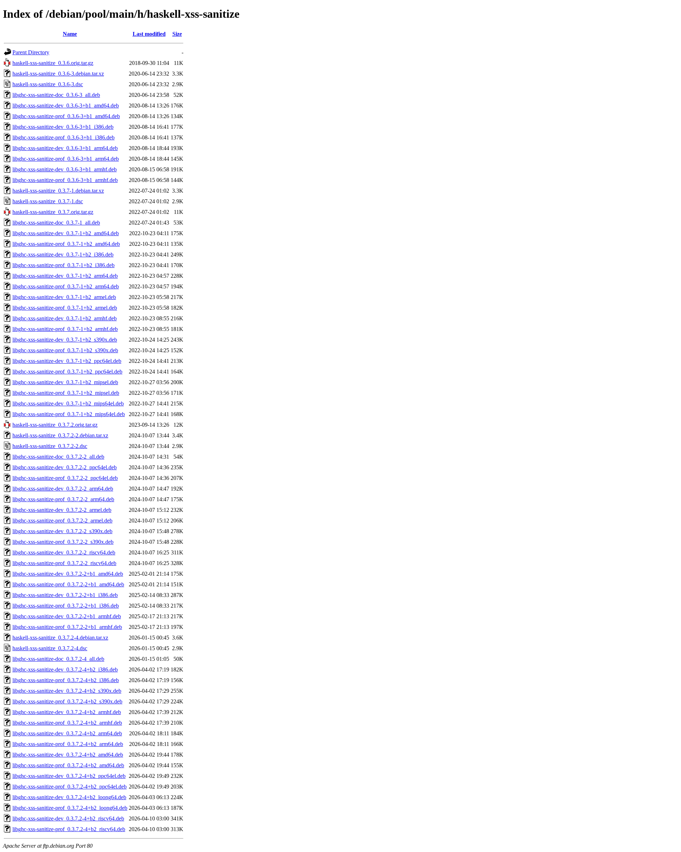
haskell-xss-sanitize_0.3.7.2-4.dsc (49, 648)
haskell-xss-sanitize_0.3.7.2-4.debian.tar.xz (60, 638)
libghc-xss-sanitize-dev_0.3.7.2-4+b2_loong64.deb (69, 797)
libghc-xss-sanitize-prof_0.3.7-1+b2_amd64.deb (66, 244)
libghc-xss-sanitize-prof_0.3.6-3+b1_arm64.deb (65, 159)
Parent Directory (30, 52)
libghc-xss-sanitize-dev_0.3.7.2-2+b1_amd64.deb (67, 574)
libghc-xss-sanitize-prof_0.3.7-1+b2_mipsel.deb (65, 393)
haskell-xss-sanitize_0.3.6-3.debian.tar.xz (58, 74)
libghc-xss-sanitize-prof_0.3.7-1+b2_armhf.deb (65, 329)
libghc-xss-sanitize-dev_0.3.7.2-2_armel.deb (61, 510)
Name (70, 34)
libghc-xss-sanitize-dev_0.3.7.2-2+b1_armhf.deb (66, 616)
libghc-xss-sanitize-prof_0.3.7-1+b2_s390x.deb (65, 350)
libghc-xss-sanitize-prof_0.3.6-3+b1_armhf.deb (65, 180)
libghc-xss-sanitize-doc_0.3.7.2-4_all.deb (58, 659)
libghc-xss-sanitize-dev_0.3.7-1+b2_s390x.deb (64, 340)
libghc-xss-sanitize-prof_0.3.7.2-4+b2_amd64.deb (68, 765)
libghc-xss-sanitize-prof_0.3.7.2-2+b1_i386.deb (65, 606)
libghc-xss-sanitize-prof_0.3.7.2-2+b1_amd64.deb (68, 584)
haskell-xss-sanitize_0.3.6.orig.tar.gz (52, 63)
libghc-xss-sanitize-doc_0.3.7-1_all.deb (56, 223)
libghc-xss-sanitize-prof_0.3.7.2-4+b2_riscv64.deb (68, 829)
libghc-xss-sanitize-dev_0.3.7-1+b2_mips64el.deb (68, 403)
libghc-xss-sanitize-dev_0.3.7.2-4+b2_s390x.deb (66, 691)
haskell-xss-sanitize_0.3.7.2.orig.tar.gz (55, 425)
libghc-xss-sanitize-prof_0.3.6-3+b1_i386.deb (63, 137)
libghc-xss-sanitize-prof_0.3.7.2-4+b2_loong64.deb (69, 808)
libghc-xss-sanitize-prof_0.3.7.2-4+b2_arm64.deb (67, 744)
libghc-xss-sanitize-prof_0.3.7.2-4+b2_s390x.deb (67, 701)
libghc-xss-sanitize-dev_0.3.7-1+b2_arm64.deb (65, 276)
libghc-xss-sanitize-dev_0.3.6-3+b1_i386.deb (63, 127)
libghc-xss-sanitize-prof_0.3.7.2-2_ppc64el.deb (65, 478)
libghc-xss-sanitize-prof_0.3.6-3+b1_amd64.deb (66, 116)
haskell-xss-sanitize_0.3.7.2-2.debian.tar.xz (60, 435)
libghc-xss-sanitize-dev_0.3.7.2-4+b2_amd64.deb (67, 755)
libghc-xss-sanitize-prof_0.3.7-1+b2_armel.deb (64, 308)
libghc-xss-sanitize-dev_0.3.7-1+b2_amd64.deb (65, 233)
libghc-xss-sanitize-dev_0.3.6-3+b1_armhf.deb (64, 169)
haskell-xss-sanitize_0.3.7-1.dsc (47, 201)
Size (177, 34)
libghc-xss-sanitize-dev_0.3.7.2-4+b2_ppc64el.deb (69, 776)
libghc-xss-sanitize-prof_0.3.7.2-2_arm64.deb (63, 499)
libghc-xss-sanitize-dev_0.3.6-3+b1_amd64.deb (65, 106)
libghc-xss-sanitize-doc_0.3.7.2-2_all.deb (58, 457)
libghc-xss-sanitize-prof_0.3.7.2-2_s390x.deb (63, 542)
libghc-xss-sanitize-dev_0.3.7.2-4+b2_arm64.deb (67, 733)
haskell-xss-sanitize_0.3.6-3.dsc (47, 84)
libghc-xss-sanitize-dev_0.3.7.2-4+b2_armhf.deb (66, 712)
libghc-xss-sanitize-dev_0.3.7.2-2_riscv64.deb (63, 552)
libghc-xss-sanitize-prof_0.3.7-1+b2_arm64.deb (65, 286)
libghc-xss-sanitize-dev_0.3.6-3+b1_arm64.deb (65, 148)
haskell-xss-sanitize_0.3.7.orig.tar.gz (52, 212)
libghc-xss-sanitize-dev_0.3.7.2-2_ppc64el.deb (64, 467)
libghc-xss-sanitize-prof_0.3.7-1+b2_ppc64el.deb (67, 372)
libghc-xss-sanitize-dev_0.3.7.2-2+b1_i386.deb (65, 595)
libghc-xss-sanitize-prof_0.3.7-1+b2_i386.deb (63, 265)
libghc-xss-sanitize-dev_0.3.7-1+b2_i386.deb (63, 254)
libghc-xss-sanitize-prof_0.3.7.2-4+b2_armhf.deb (67, 723)
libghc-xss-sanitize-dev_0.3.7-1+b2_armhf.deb (64, 318)
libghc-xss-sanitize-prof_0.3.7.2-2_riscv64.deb (64, 563)
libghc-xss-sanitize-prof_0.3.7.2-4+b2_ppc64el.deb (69, 787)
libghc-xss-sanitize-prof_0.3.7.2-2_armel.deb (62, 521)
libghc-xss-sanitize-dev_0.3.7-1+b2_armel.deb (64, 297)
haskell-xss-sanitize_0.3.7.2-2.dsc (49, 446)
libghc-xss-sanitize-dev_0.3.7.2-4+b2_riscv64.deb (68, 818)
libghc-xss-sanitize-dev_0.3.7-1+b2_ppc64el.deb (66, 361)
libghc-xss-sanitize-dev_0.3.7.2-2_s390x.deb (62, 531)
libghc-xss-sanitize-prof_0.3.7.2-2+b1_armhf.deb (67, 627)
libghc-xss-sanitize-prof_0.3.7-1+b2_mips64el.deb (68, 414)
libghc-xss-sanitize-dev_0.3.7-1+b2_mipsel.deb (65, 382)
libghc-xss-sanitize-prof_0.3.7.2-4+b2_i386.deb (65, 680)
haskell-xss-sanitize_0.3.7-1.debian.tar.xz (58, 191)
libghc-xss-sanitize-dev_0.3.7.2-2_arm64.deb (62, 489)
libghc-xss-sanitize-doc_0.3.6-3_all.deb (56, 95)
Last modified (149, 34)
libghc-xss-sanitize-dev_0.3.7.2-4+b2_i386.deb (65, 669)
